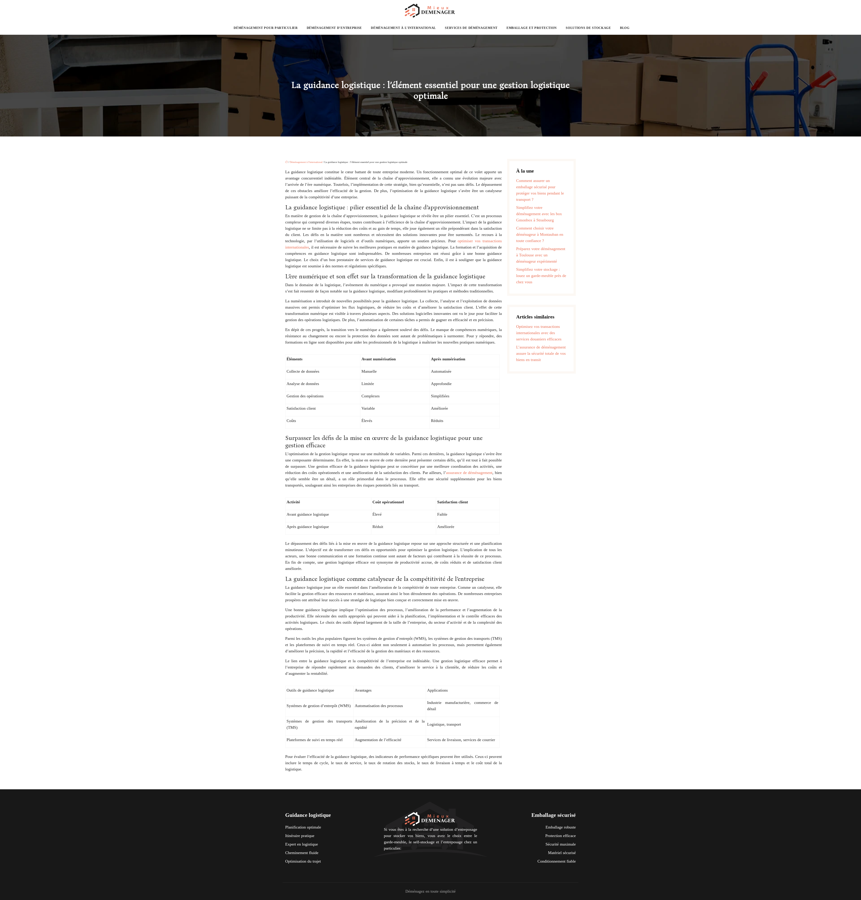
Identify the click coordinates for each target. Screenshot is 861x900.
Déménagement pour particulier (266, 28)
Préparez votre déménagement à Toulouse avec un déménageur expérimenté (540, 255)
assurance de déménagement (469, 472)
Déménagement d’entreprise (334, 28)
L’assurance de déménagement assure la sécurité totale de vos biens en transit (541, 353)
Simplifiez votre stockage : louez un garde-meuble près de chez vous (541, 275)
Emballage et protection (532, 28)
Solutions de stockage (588, 28)
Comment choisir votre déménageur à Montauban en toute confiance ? (539, 234)
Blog (625, 28)
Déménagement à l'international (306, 162)
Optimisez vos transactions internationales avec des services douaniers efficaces (538, 332)
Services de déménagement (471, 28)
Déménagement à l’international (403, 28)
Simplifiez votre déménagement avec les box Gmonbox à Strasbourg (539, 213)
